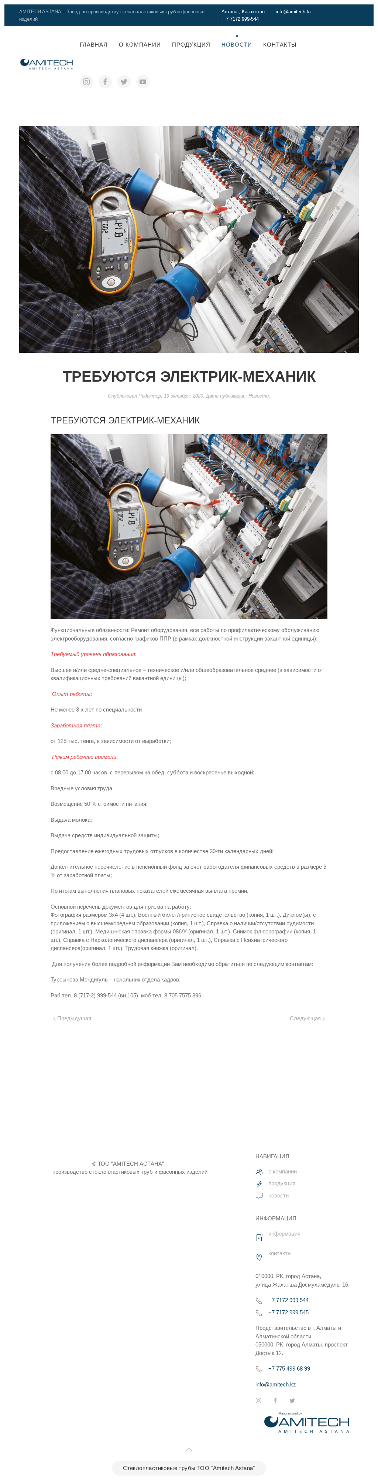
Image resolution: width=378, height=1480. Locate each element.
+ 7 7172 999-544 (240, 19)
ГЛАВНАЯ (94, 44)
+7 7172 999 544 (288, 1300)
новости (278, 1195)
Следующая (306, 1018)
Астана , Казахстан (243, 11)
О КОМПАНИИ (140, 44)
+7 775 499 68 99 (289, 1368)
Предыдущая (73, 1018)
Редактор (149, 396)
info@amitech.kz (294, 11)
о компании (282, 1171)
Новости (236, 44)
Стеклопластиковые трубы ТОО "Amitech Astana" (189, 1468)
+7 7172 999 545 (288, 1312)
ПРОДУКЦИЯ (191, 44)
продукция (281, 1183)
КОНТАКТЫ (279, 44)
